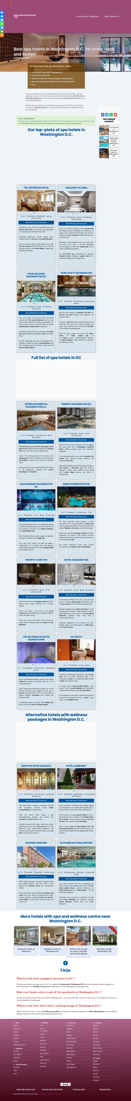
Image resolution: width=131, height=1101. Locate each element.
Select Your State (111, 17)
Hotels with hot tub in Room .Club (25, 16)
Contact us (57, 1094)
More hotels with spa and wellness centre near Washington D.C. (53, 82)
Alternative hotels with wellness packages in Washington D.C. (53, 78)
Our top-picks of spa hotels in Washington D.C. (47, 72)
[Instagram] (61, 1084)
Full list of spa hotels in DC (41, 75)
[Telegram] (2, 27)
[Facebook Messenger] (2, 16)
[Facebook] (2, 12)
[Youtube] (65, 1084)
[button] (19, 200)
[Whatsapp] (2, 24)
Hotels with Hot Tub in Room (87, 17)
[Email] (2, 31)
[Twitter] (2, 20)
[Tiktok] (69, 1084)
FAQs (33, 85)
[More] (2, 35)
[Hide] (1, 39)
